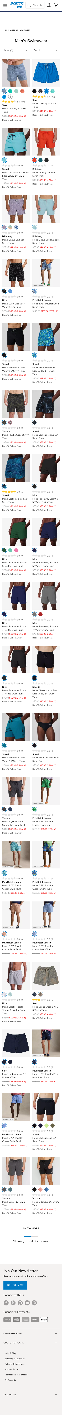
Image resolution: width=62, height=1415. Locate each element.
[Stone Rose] (10, 422)
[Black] (34, 91)
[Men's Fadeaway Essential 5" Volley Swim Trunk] (46, 468)
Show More (31, 1228)
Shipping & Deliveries (15, 1358)
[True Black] (40, 91)
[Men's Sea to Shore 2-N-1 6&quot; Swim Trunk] (46, 976)
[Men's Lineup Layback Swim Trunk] (16, 209)
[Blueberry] (46, 1189)
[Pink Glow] (16, 550)
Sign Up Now (15, 1285)
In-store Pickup (12, 1369)
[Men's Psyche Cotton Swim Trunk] (16, 404)
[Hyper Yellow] (46, 1125)
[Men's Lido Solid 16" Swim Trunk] (46, 1171)
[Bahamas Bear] (34, 873)
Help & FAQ (10, 1353)
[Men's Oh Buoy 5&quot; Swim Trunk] (16, 73)
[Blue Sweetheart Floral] (34, 291)
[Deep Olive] (52, 1125)
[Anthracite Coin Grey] (34, 422)
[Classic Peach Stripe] (4, 934)
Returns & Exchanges (14, 1364)
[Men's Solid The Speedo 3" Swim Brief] (46, 727)
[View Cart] (55, 5)
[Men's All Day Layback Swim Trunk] (46, 142)
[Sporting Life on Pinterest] (20, 1302)
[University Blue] (10, 291)
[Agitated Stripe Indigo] (34, 994)
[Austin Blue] (34, 934)
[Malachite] (4, 550)
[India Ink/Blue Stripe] (4, 91)
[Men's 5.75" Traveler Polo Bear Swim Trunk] (46, 1043)
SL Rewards (10, 1380)
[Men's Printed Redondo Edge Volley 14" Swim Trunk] (46, 337)
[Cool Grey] (34, 614)
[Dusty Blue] (34, 227)
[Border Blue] (4, 745)
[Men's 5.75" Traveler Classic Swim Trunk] (46, 791)
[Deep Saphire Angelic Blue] (34, 355)
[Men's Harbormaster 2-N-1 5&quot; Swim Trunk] (16, 1043)
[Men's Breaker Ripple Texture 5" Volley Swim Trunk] (16, 976)
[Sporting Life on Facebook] (6, 1302)
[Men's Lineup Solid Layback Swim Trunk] (46, 209)
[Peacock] (10, 91)
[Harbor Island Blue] (4, 1125)
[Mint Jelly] (16, 91)
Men (5, 30)
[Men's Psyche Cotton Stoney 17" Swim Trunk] (16, 791)
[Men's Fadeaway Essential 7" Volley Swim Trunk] (16, 596)
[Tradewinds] (10, 1189)
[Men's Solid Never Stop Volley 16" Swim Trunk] (16, 337)
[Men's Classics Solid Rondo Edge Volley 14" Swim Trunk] (16, 142)
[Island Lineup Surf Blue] (52, 91)
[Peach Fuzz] (40, 1189)
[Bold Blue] (46, 91)
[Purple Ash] (4, 227)
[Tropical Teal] (40, 160)
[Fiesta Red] (34, 160)
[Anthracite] (4, 355)
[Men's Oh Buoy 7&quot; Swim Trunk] (46, 73)
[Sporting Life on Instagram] (34, 1302)
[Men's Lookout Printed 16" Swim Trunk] (46, 404)
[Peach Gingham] (22, 91)
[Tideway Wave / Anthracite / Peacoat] (4, 486)
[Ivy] (4, 422)
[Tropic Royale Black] (10, 1062)
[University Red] (40, 614)
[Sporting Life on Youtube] (27, 1302)
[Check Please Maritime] (4, 1062)
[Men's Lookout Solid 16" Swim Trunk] (46, 1107)
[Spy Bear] (34, 1062)
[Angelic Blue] (4, 160)
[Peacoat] (40, 1125)
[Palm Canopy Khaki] (40, 994)
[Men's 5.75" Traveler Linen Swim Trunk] (46, 273)
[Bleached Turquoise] (10, 550)
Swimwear (25, 30)
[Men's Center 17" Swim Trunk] (16, 1171)
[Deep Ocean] (16, 227)
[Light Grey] (4, 994)
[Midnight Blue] (10, 809)
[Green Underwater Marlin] (34, 809)
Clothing (13, 30)
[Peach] (10, 227)
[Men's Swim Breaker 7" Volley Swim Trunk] (16, 273)
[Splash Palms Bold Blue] (4, 97)
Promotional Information (16, 1374)
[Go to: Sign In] (48, 4)
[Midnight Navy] (34, 550)
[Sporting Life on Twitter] (13, 1302)
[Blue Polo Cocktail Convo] (4, 873)
